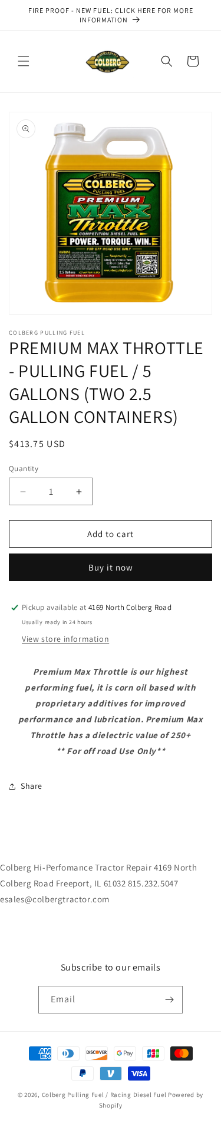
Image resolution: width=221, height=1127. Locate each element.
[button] (24, 61)
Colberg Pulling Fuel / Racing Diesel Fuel (105, 1095)
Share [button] (31, 786)
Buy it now (110, 567)
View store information (65, 638)
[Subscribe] (169, 999)
